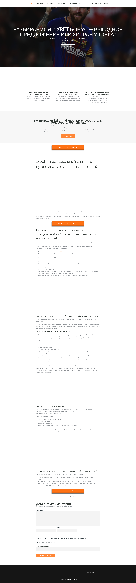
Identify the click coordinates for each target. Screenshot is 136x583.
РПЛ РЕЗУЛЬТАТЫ (89, 572)
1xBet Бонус (50, 3)
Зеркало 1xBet (88, 3)
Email (59, 527)
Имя (37, 527)
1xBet (32, 3)
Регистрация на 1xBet (102, 3)
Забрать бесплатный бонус (68, 147)
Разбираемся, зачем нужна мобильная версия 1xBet (68, 93)
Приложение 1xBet (75, 3)
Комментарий (39, 510)
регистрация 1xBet (57, 251)
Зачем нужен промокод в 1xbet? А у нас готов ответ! (39, 93)
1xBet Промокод (61, 3)
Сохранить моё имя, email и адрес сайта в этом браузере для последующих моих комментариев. (61, 538)
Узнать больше (68, 48)
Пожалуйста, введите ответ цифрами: (46, 542)
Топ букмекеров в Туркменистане (55, 213)
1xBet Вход (40, 3)
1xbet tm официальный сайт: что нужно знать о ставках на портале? (97, 94)
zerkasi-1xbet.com (72, 579)
